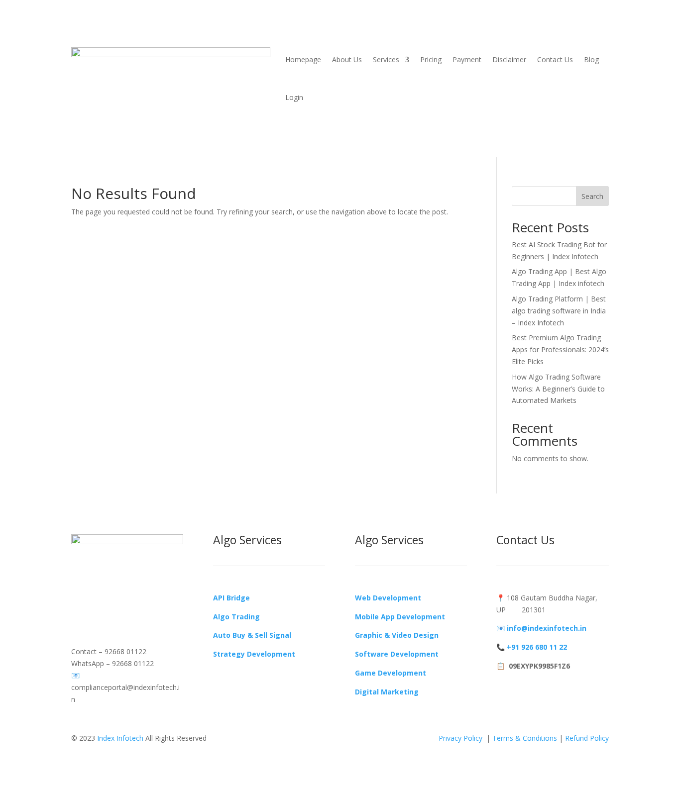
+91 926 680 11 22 (537, 647)
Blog (591, 59)
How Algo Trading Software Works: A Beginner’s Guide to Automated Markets (558, 388)
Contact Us (555, 59)
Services (386, 59)
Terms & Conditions (524, 738)
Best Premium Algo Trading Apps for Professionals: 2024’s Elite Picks (560, 349)
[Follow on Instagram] (99, 592)
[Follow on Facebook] (79, 592)
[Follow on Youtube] (139, 592)
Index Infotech (120, 738)
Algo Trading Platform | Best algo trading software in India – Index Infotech (559, 310)
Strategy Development (254, 654)
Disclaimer (509, 59)
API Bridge (231, 597)
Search (592, 196)
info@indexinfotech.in (546, 628)
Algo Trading (236, 616)
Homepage (303, 59)
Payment (467, 59)
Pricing (431, 59)
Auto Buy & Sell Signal (252, 635)
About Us (347, 59)
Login (294, 97)
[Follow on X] (119, 592)
